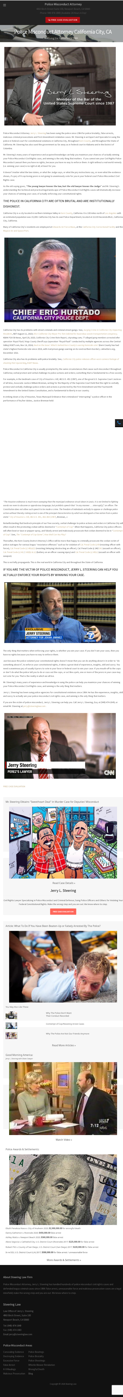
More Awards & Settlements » (64, 1260)
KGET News (32, 362)
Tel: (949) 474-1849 (12, 1325)
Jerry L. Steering (38, 133)
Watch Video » (64, 1139)
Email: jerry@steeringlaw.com (17, 1334)
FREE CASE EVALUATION (14, 786)
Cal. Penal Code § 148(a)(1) (23, 548)
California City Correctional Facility (98, 226)
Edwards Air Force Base (64, 226)
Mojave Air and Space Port (15, 230)
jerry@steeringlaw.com (34, 706)
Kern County (85, 140)
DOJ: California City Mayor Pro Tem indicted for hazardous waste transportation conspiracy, (76, 333)
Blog (30, 1373)
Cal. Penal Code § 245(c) (86, 552)
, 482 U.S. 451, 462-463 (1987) (33, 516)
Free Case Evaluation (63, 19)
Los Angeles (111, 213)
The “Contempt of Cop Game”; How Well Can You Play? (41, 534)
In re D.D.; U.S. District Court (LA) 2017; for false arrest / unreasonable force (46, 1252)
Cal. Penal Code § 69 (89, 544)
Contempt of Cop (64, 526)
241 (100, 548)
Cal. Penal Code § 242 (13, 552)
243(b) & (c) (30, 552)
